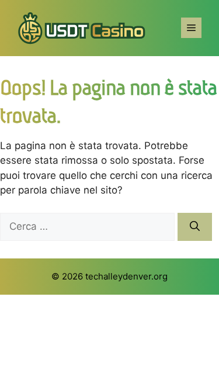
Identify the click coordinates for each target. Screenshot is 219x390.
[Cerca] (195, 227)
